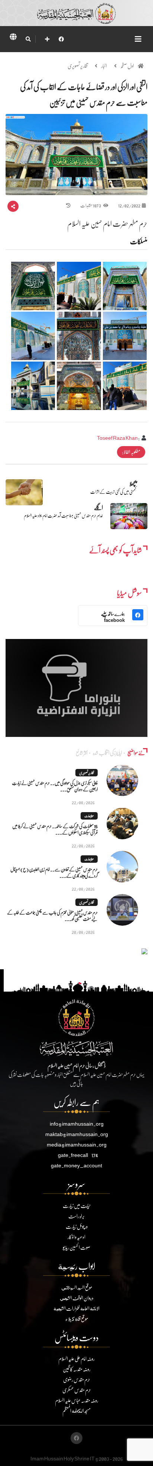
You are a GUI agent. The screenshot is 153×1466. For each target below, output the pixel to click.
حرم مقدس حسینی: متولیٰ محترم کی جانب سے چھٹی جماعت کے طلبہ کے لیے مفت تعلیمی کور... (52, 915)
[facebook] (61, 39)
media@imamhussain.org (77, 1144)
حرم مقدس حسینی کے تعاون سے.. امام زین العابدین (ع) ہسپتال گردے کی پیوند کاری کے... (54, 872)
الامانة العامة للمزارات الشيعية (76, 1308)
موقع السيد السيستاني (76, 1287)
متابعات (89, 816)
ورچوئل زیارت (77, 1226)
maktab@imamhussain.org (76, 1134)
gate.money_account (76, 1165)
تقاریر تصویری (78, 66)
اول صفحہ (127, 66)
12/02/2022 (129, 205)
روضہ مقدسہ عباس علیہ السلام (76, 1400)
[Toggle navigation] (138, 39)
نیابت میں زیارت (76, 1205)
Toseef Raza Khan (117, 438)
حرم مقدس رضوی (76, 1379)
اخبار (104, 66)
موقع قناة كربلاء (76, 1319)
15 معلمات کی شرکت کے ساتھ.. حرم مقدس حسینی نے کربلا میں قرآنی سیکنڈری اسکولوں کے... (55, 829)
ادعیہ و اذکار (76, 1237)
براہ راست (76, 1216)
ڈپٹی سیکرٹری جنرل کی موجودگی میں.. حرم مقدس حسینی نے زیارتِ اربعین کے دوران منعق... (55, 786)
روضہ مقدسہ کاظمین (77, 1369)
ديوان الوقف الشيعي (77, 1298)
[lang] (13, 38)
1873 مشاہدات (90, 205)
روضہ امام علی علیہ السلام (76, 1358)
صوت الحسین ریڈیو (76, 1247)
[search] (28, 39)
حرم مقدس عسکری (76, 1390)
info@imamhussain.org (77, 1123)
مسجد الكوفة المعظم (76, 1411)
